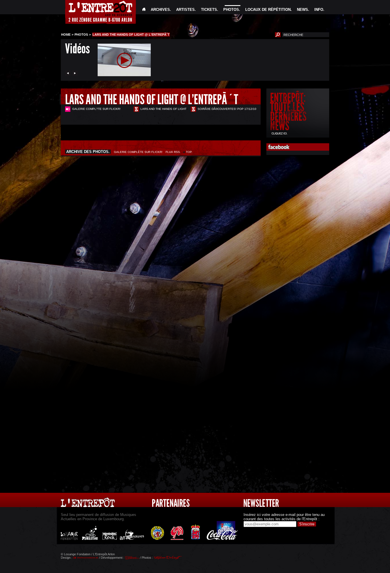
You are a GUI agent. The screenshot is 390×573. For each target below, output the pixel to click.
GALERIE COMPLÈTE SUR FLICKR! (138, 152)
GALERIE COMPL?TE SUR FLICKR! (96, 108)
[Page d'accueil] (144, 9)
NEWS (302, 9)
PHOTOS (231, 9)
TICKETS (209, 9)
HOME (66, 34)
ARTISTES (185, 9)
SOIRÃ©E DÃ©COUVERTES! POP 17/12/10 (227, 108)
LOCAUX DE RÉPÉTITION (268, 9)
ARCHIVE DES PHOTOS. (88, 152)
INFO (318, 9)
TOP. (189, 152)
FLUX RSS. (173, 152)
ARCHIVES (160, 9)
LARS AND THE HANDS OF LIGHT (163, 108)
